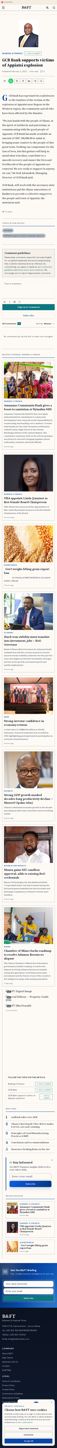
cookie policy (26, 1422)
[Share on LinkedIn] (29, 80)
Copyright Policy (9, 1402)
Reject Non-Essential (28, 1428)
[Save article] (41, 80)
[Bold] (4, 302)
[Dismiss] (52, 1160)
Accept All (28, 1441)
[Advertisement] (28, 1040)
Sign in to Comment (29, 307)
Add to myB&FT (34, 53)
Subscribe (28, 315)
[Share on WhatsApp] (10, 80)
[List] (19, 302)
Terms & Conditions (11, 1381)
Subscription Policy (11, 1398)
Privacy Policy (8, 1385)
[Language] (47, 8)
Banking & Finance (12, 53)
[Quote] (14, 302)
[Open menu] (4, 7)
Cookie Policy (8, 1389)
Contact (6, 1366)
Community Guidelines (12, 1393)
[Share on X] (16, 80)
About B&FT (7, 1353)
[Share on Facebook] (22, 80)
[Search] (52, 7)
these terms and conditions (30, 270)
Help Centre (7, 1357)
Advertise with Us (10, 1362)
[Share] (35, 80)
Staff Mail (6, 1370)
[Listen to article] (4, 80)
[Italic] (9, 302)
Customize (28, 1435)
